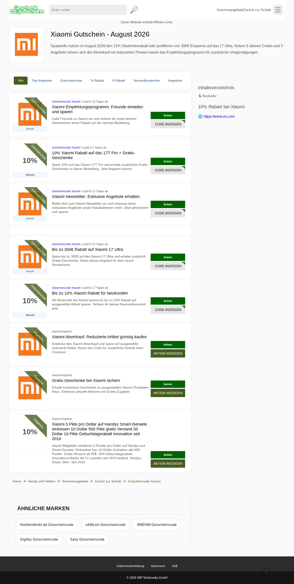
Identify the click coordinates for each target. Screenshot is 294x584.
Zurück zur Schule (257, 10)
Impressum (158, 566)
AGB (175, 566)
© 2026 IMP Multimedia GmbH (147, 577)
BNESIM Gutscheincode (157, 524)
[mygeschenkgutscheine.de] (26, 9)
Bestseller (210, 96)
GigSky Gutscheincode (39, 539)
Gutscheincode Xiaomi (66, 101)
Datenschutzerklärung (130, 566)
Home (17, 481)
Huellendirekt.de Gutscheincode (47, 524)
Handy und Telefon (41, 481)
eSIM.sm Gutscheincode (105, 524)
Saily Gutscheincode (87, 539)
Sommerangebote (230, 10)
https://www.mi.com (219, 116)
